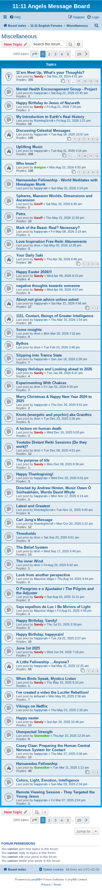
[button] (34, 54)
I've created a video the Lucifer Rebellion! (52, 692)
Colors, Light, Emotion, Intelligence (47, 780)
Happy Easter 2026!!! (34, 272)
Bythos (22, 343)
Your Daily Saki (29, 255)
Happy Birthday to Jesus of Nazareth (48, 103)
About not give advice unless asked (47, 299)
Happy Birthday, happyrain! (40, 634)
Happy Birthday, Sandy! (36, 620)
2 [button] (49, 54)
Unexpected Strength (34, 732)
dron (37, 245)
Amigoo (40, 167)
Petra (20, 214)
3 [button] (55, 54)
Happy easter (27, 718)
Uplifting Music (29, 147)
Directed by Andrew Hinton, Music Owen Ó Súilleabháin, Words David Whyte (53, 490)
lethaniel (39, 696)
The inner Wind (29, 561)
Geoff (38, 204)
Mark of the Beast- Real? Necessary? (48, 228)
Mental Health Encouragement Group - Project (56, 89)
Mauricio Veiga (44, 578)
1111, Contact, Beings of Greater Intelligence (54, 316)
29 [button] (79, 54)
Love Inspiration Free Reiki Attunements (51, 241)
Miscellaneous (19, 36)
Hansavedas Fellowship (37, 764)
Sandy (38, 76)
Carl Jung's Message (34, 520)
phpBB (36, 879)
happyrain (41, 93)
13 (90, 81)
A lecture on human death (38, 428)
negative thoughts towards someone (48, 286)
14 (96, 81)
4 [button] (62, 54)
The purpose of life (32, 460)
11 (78, 81)
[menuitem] (15, 17)
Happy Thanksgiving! (34, 474)
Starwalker (42, 735)
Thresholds (26, 533)
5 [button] (68, 54)
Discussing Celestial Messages (43, 130)
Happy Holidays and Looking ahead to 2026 (54, 369)
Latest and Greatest (33, 506)
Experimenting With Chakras (41, 383)
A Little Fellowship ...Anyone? (42, 662)
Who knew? (26, 163)
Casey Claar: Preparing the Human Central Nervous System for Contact (53, 748)
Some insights (29, 330)
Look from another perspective (43, 575)
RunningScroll (43, 120)
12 (84, 81)
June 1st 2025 (28, 648)
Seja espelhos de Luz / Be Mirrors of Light (53, 607)
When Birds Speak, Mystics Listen (46, 679)
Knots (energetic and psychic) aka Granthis (54, 415)
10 (84, 156)
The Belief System (32, 547)
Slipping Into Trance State (39, 355)
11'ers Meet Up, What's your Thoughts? (50, 72)
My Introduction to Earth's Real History (50, 117)
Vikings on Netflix (31, 706)
